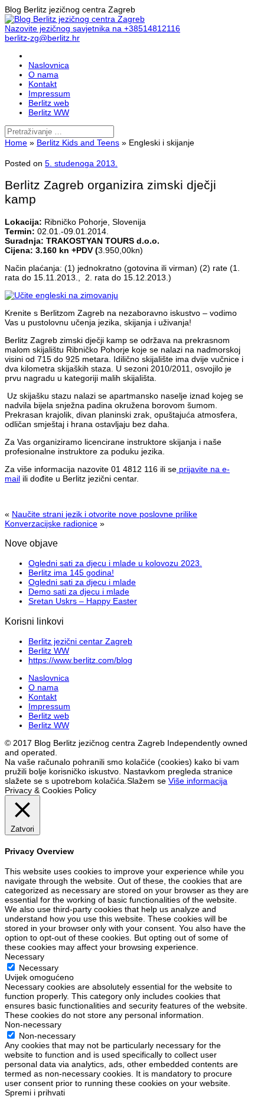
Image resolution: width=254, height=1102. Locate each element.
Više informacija (197, 781)
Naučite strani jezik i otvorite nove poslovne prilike (104, 514)
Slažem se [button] (146, 781)
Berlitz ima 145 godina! (71, 572)
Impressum (49, 93)
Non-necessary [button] (33, 1024)
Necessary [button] (24, 956)
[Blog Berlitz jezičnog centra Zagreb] (75, 19)
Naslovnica (48, 65)
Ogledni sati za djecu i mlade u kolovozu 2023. (115, 563)
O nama (43, 74)
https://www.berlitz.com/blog (80, 660)
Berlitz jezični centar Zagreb (80, 641)
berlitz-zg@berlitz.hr (42, 38)
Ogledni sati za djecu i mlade (82, 582)
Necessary (38, 967)
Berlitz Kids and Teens (78, 142)
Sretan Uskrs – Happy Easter (82, 601)
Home (16, 142)
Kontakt (42, 84)
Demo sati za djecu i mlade (78, 591)
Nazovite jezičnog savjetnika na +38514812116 (92, 28)
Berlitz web (48, 103)
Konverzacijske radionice (51, 523)
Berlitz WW (48, 112)
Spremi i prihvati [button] (35, 1092)
